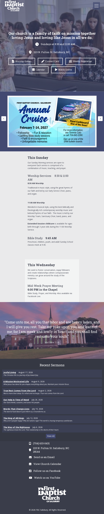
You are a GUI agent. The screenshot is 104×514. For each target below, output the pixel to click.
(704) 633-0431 (41, 443)
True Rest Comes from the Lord (19, 390)
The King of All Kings (13, 418)
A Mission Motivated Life (16, 381)
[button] (96, 6)
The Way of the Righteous (16, 427)
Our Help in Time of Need (16, 399)
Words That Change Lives (16, 408)
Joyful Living (9, 372)
